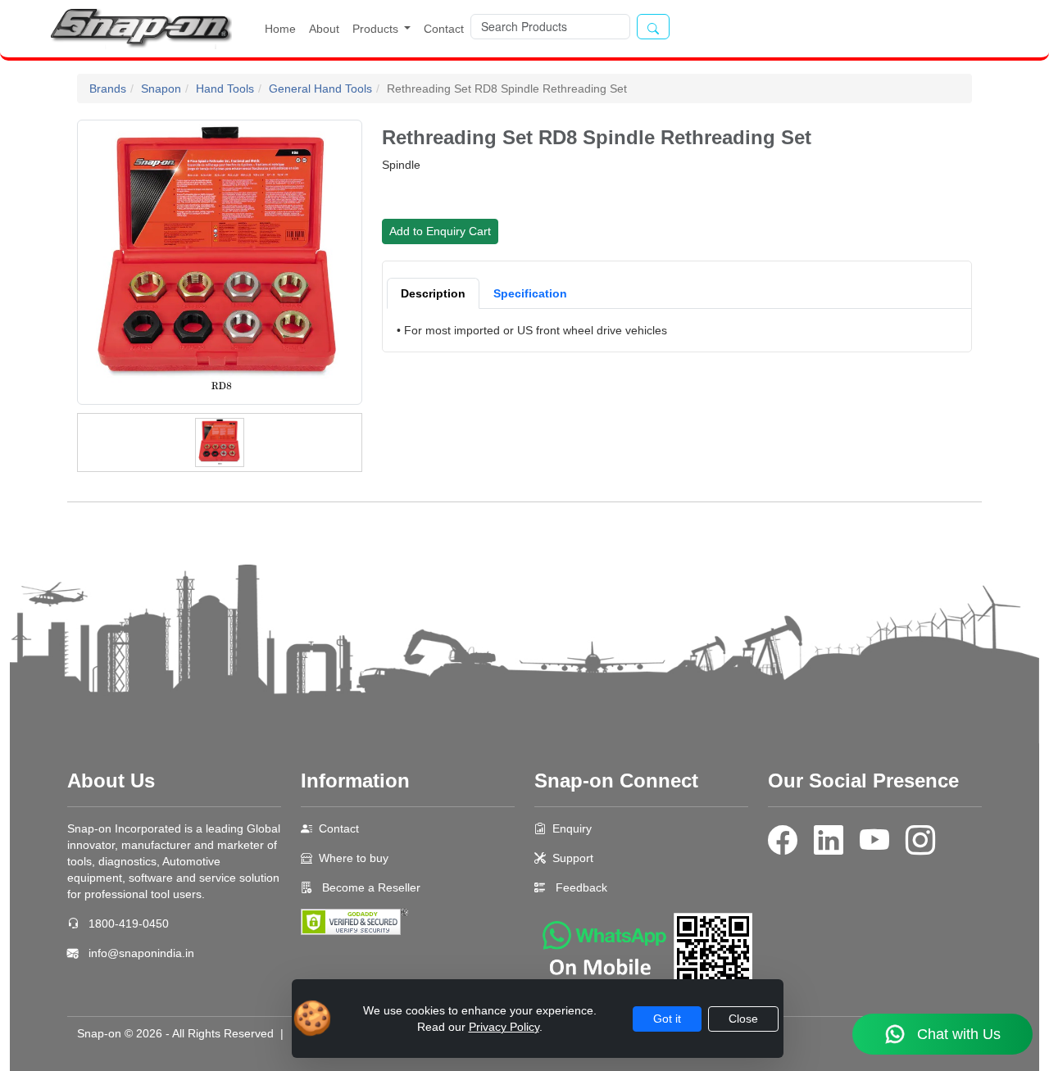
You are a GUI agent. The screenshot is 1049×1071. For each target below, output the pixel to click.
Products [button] (377, 28)
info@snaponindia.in (141, 953)
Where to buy (353, 858)
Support (572, 858)
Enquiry (572, 828)
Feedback (581, 887)
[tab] (433, 293)
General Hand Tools (320, 88)
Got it (667, 1018)
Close (743, 1018)
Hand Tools (225, 88)
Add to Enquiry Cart (440, 231)
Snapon (161, 88)
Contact (444, 28)
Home (280, 28)
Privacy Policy (504, 1026)
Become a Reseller (369, 887)
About (324, 28)
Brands (107, 88)
